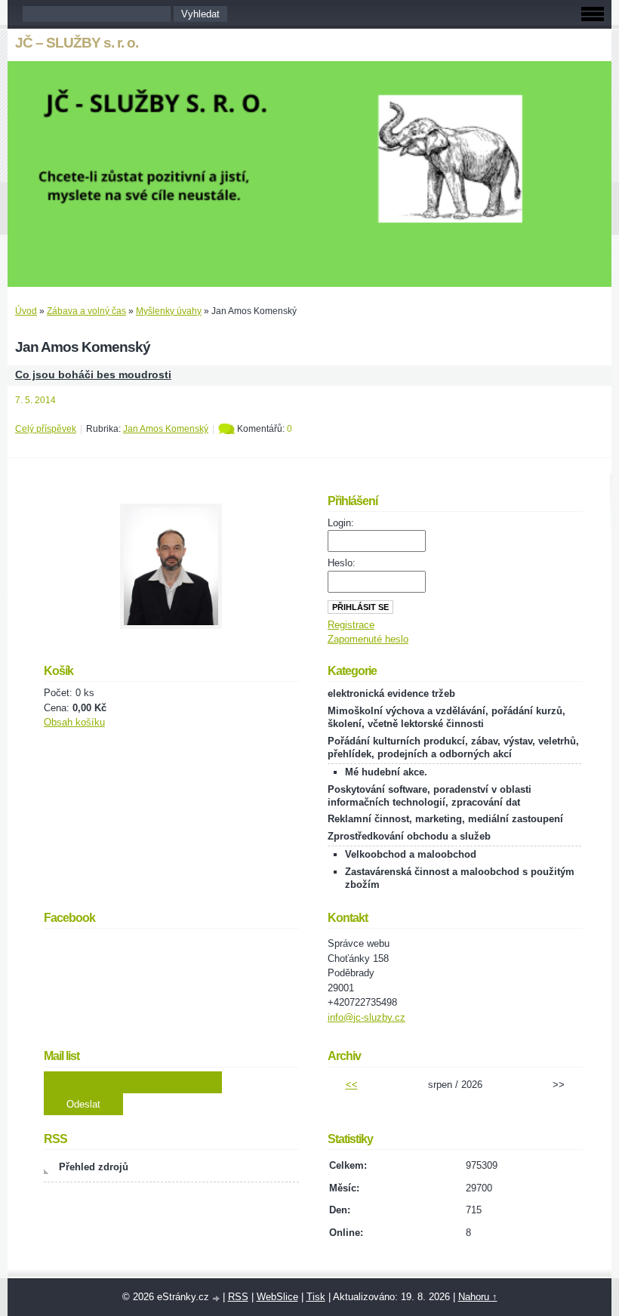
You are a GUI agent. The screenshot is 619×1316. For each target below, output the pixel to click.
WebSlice (277, 1296)
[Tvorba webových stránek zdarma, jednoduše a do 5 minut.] (217, 1298)
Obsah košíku (74, 722)
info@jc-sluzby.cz (366, 1017)
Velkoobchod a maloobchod (410, 854)
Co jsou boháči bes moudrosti (93, 375)
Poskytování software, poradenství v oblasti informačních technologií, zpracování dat (429, 796)
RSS (238, 1296)
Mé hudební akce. (386, 772)
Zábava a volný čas (86, 311)
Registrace (351, 624)
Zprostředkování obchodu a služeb (409, 836)
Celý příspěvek (45, 429)
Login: (341, 523)
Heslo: (342, 563)
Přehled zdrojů (93, 1167)
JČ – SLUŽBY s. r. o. (76, 43)
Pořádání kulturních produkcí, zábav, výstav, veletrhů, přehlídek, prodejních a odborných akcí (453, 747)
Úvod (26, 311)
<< (352, 1084)
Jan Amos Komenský (165, 429)
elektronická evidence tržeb (391, 693)
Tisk (315, 1296)
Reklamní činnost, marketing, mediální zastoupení (445, 818)
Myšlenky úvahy (169, 311)
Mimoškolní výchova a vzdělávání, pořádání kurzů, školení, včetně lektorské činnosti (446, 717)
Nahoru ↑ (477, 1296)
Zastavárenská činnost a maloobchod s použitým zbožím (459, 878)
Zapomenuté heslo (368, 639)
